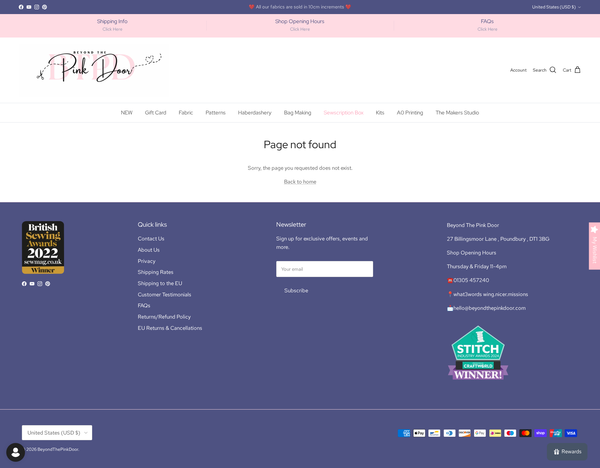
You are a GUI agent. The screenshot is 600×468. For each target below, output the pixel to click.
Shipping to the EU (160, 283)
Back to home (300, 181)
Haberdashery (255, 112)
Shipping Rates (155, 272)
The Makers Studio (327, 9)
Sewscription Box (343, 112)
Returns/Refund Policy (164, 316)
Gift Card (155, 112)
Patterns (216, 112)
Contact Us (151, 238)
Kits (380, 112)
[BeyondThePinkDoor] (94, 70)
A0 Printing (410, 112)
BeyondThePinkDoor (58, 449)
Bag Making (297, 112)
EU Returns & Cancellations (170, 328)
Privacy (146, 261)
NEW (126, 112)
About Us (149, 249)
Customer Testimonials (164, 294)
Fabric (186, 112)
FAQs (144, 305)
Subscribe (296, 290)
